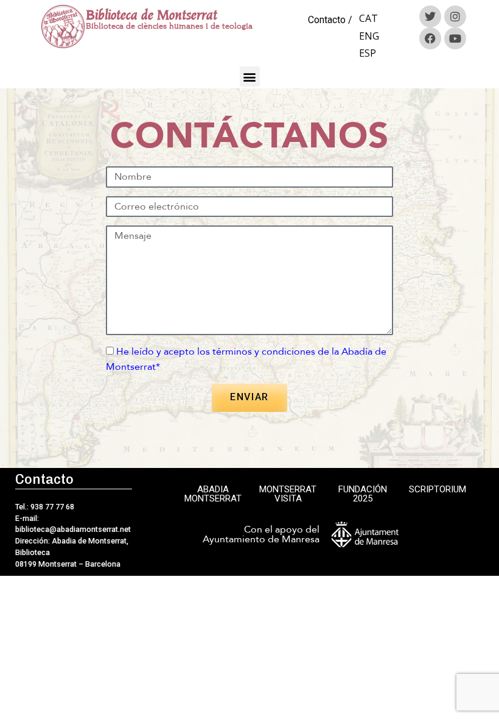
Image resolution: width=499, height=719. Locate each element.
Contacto (327, 20)
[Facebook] (430, 38)
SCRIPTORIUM (437, 489)
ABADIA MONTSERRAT (213, 494)
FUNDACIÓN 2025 (362, 494)
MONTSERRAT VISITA (287, 494)
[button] (250, 76)
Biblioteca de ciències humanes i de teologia (169, 25)
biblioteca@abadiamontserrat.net (73, 529)
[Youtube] (455, 38)
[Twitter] (430, 16)
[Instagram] (455, 16)
